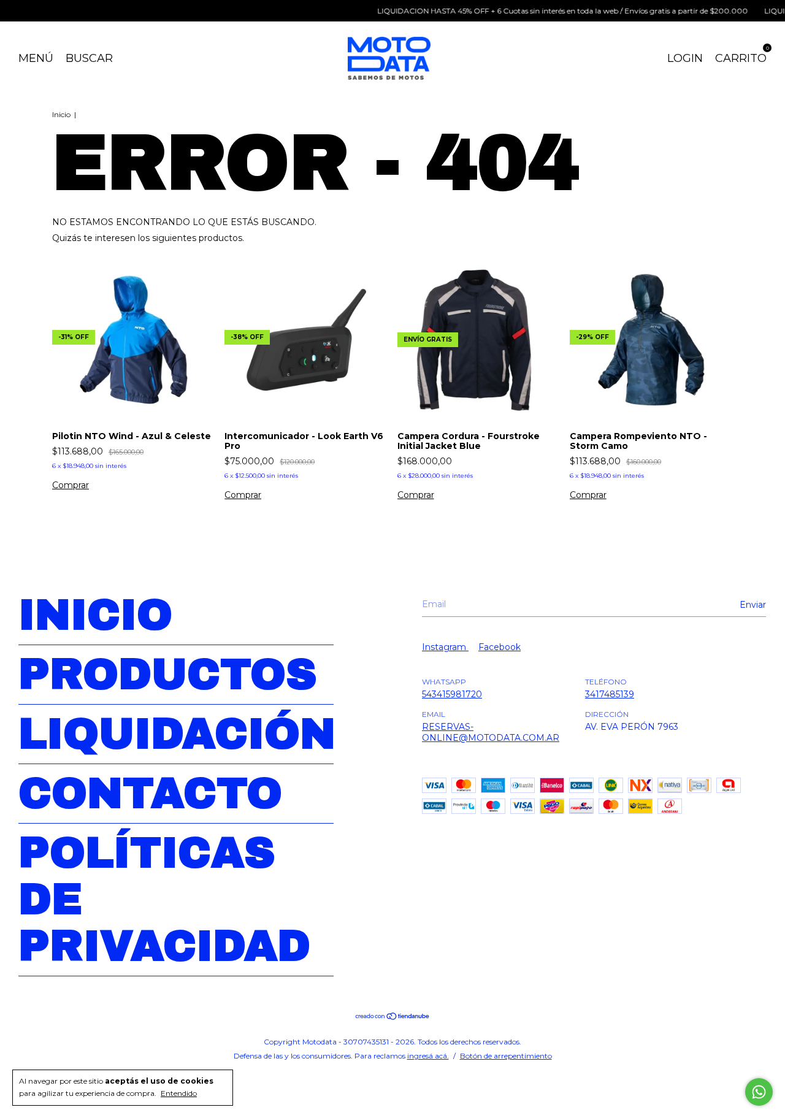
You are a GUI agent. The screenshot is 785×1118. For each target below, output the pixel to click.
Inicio (61, 114)
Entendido (179, 1093)
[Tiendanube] (392, 1017)
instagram (445, 647)
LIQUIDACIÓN (176, 734)
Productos (167, 674)
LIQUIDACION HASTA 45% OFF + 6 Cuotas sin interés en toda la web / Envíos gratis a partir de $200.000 (548, 10)
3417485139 (609, 694)
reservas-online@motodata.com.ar (490, 732)
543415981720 (452, 694)
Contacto (150, 793)
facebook (499, 647)
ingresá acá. (428, 1055)
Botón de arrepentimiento (506, 1055)
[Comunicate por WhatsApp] (759, 1092)
